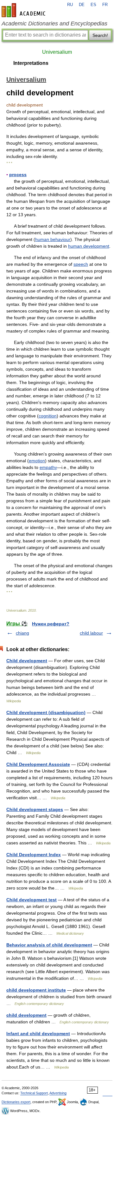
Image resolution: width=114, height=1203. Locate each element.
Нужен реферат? (50, 623)
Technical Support (34, 1093)
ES (93, 5)
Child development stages (34, 809)
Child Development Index (33, 854)
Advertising (57, 1093)
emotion (37, 460)
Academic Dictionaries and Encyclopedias (54, 23)
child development (26, 1015)
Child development (26, 660)
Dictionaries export (16, 1102)
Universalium (57, 52)
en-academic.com (24, 10)
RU (70, 5)
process (18, 174)
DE (82, 5)
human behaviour (52, 239)
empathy (48, 467)
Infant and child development (38, 1033)
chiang (22, 633)
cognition (48, 415)
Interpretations (30, 63)
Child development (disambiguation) (46, 712)
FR (105, 5)
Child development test (31, 899)
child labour (91, 633)
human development (88, 246)
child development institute (36, 990)
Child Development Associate (38, 764)
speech (80, 264)
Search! (100, 35)
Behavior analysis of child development (49, 944)
